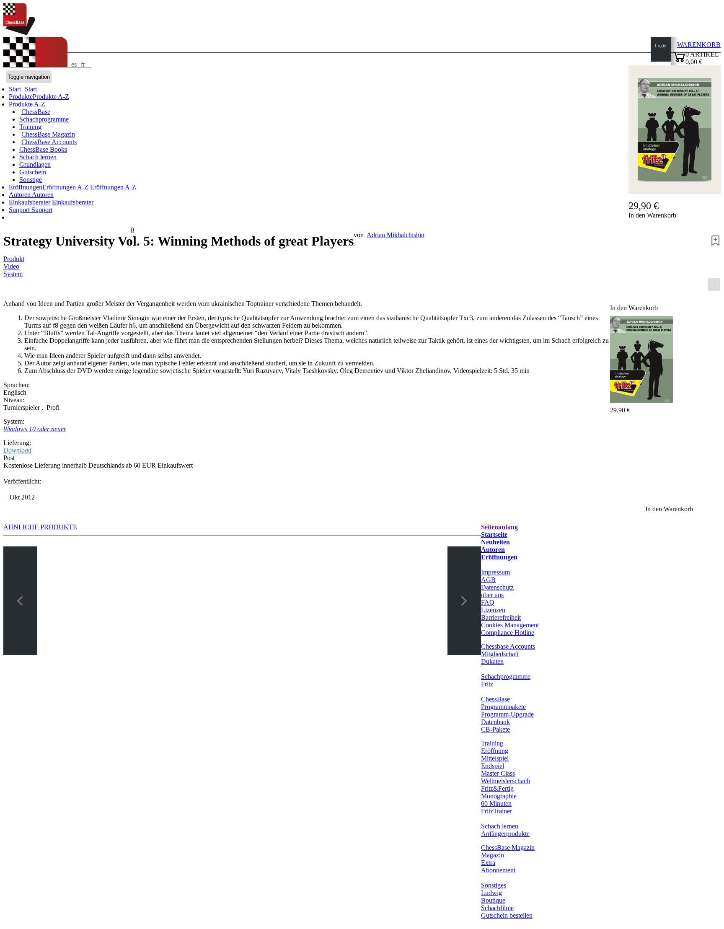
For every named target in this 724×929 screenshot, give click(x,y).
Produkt (13, 258)
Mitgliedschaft (500, 653)
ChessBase (35, 111)
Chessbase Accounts (508, 646)
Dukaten (492, 661)
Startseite (494, 534)
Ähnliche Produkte (40, 526)
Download (17, 450)
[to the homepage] (19, 32)
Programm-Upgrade (507, 714)
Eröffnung (494, 750)
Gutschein (32, 172)
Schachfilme (497, 907)
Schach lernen (38, 156)
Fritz (487, 684)
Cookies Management (510, 625)
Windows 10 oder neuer (34, 428)
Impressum (495, 572)
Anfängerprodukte (505, 833)
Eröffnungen (499, 557)
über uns (492, 594)
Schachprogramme (44, 119)
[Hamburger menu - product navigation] (714, 284)
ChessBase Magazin (48, 134)
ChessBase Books (43, 149)
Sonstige (30, 179)
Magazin (492, 855)
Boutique (493, 900)
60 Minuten (496, 803)
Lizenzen (493, 609)
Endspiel (492, 765)
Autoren (20, 194)
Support (20, 209)
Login (661, 45)
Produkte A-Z (27, 104)
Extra (488, 862)
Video (11, 266)
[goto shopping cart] (679, 61)
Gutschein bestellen (507, 915)
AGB (488, 579)
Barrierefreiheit (501, 617)
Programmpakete (503, 706)
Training (30, 126)
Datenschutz (497, 587)
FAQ (487, 602)
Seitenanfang (499, 526)
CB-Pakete (495, 729)
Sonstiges (493, 885)
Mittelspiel (495, 758)
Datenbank (495, 721)
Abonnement (498, 870)
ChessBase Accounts (49, 141)
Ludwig (491, 892)
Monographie (499, 796)
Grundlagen (35, 164)
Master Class (498, 773)
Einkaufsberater (30, 202)
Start (30, 89)
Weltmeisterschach (505, 780)
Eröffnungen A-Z (112, 187)
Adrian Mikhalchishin (395, 234)
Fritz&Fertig (497, 788)
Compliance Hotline (507, 632)
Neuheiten (495, 542)
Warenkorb (699, 44)
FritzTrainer (496, 811)
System (13, 273)
